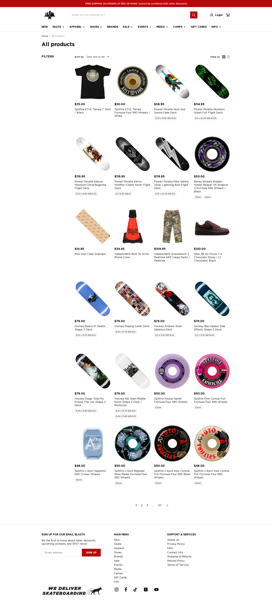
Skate (57, 26)
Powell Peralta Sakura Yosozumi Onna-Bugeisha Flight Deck (90, 185)
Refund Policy (176, 560)
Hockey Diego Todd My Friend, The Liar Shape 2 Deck (90, 402)
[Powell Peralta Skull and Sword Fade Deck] (172, 81)
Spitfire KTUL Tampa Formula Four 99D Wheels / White (132, 112)
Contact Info (175, 552)
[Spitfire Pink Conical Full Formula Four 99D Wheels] (212, 371)
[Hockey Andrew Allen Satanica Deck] (172, 299)
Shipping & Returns (179, 556)
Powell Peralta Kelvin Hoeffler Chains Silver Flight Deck (132, 185)
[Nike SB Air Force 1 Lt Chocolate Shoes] (212, 226)
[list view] (228, 57)
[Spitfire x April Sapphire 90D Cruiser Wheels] (93, 443)
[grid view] (224, 57)
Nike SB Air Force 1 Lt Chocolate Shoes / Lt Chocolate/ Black (208, 257)
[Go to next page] (167, 505)
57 (160, 505)
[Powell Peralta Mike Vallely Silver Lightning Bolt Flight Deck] (172, 154)
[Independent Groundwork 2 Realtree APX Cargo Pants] (172, 226)
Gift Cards (199, 26)
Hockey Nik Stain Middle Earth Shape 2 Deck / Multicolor (129, 402)
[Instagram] (116, 589)
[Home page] (50, 15)
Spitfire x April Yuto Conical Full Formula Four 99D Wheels (211, 474)
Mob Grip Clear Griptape (90, 253)
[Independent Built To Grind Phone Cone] (132, 226)
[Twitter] (146, 589)
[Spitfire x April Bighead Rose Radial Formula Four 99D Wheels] (132, 443)
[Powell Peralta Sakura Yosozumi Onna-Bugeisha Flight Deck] (93, 154)
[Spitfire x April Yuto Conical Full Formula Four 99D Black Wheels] (172, 443)
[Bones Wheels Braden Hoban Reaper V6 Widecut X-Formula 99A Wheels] (212, 154)
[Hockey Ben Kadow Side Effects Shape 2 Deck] (212, 299)
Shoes (95, 26)
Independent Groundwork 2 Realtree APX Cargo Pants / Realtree (172, 257)
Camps (178, 26)
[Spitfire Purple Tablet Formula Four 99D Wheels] (172, 371)
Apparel (75, 26)
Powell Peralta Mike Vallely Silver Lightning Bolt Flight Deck (171, 185)
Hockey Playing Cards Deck (131, 326)
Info (215, 26)
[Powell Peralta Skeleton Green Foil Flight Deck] (212, 81)
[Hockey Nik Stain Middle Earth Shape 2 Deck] (132, 371)
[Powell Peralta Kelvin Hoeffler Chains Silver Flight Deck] (132, 154)
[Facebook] (126, 589)
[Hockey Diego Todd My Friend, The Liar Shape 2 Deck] (93, 371)
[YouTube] (156, 589)
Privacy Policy (176, 543)
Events (143, 26)
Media (161, 26)
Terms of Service (178, 564)
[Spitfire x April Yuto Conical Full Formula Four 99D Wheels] (212, 443)
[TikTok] (135, 590)
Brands (112, 26)
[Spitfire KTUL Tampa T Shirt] (93, 81)
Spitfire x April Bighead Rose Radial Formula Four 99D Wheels (130, 474)
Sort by (79, 56)
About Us (173, 539)
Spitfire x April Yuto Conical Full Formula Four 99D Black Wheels (172, 474)
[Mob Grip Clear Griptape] (93, 226)
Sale (126, 26)
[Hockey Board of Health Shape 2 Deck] (93, 299)
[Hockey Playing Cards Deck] (132, 299)
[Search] (193, 14)
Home (45, 36)
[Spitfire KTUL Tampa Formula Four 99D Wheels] (132, 81)
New (45, 26)
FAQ (170, 548)
